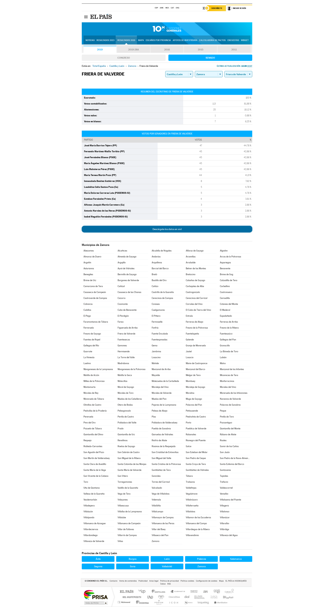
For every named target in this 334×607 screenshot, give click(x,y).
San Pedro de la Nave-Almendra (235, 458)
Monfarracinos (227, 381)
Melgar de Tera (193, 375)
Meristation (220, 602)
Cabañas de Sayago (195, 280)
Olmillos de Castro (92, 405)
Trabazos (190, 482)
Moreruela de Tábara (94, 399)
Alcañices (122, 250)
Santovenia (225, 470)
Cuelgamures (158, 310)
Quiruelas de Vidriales (162, 434)
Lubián (223, 357)
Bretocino (190, 274)
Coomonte (123, 304)
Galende (190, 339)
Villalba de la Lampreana (130, 511)
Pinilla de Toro (227, 416)
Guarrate (88, 351)
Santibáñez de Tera (161, 470)
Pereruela (88, 416)
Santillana (159, 592)
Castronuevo (226, 292)
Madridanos (123, 363)
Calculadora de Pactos (212, 40)
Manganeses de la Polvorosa (131, 369)
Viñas (120, 541)
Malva (223, 363)
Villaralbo (224, 523)
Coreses (156, 304)
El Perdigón (123, 316)
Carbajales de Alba (195, 286)
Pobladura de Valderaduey (164, 422)
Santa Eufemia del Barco (232, 464)
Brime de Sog (226, 274)
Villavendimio (192, 535)
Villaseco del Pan (160, 535)
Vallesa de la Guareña (94, 493)
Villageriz (224, 505)
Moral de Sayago (126, 387)
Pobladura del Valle (127, 422)
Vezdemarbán (90, 499)
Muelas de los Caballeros (130, 399)
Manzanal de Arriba (161, 369)
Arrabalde (191, 262)
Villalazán (88, 511)
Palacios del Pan (194, 405)
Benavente (225, 268)
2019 (100, 49)
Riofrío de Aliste (159, 440)
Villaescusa (123, 505)
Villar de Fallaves (126, 529)
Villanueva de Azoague (95, 523)
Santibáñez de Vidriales (197, 470)
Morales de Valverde (162, 393)
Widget (245, 40)
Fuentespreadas (159, 339)
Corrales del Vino (194, 304)
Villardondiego (91, 535)
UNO (150, 597)
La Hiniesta (89, 357)
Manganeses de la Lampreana (98, 369)
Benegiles (88, 274)
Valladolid (167, 566)
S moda (188, 602)
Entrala (189, 316)
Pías (154, 416)
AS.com (204, 592)
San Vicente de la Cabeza (96, 476)
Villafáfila (156, 505)
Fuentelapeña (192, 333)
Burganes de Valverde (128, 280)
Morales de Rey (91, 393)
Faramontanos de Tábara (96, 322)
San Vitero (123, 476)
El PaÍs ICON (174, 602)
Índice (163, 584)
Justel (189, 351)
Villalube (122, 517)
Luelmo (87, 363)
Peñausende (192, 410)
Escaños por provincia (158, 40)
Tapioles (224, 476)
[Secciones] (86, 17)
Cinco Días (174, 597)
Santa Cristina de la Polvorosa (166, 464)
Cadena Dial (187, 597)
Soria (132, 566)
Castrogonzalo (193, 292)
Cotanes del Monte (229, 304)
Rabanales (191, 434)
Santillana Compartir (178, 592)
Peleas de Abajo (159, 410)
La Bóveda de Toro (229, 351)
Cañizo (155, 286)
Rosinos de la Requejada (164, 446)
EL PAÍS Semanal (199, 597)
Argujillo (122, 262)
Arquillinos (157, 262)
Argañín (87, 262)
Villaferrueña (192, 505)
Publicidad (143, 581)
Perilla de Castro (126, 416)
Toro (86, 482)
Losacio (189, 357)
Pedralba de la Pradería (95, 410)
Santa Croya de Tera (196, 464)
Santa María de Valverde (129, 470)
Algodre (224, 250)
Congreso (123, 57)
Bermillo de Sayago (127, 274)
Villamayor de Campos (163, 517)
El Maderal (225, 310)
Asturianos (89, 268)
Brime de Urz (90, 280)
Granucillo (225, 345)
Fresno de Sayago (92, 333)
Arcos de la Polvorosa (230, 256)
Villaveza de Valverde (94, 541)
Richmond (124, 602)
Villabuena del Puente (230, 499)
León (167, 558)
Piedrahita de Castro (196, 416)
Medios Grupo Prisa (95, 603)
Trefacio (224, 482)
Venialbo (224, 493)
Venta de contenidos (128, 581)
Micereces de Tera (229, 375)
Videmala (156, 499)
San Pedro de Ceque (196, 458)
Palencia (201, 558)
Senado (210, 57)
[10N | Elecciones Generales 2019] (167, 29)
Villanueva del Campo (196, 523)
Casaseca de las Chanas (129, 292)
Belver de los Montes (196, 268)
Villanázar (225, 517)
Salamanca (236, 558)
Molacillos (122, 381)
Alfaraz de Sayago (195, 250)
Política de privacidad (169, 581)
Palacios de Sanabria (230, 405)
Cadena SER (193, 592)
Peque (223, 410)
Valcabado (157, 488)
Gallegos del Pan (228, 339)
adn (215, 592)
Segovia (98, 566)
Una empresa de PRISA (95, 595)
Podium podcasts (159, 602)
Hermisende (124, 351)
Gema (154, 345)
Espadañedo (226, 316)
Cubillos (87, 310)
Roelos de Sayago (126, 446)
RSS (169, 584)
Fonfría (155, 327)
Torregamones (125, 482)
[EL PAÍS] (101, 17)
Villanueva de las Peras (163, 523)
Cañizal (121, 286)
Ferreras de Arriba (229, 322)
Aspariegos (225, 262)
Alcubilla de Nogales (162, 250)
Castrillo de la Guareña (163, 292)
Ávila (98, 558)
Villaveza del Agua (229, 535)
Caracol (228, 592)
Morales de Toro (125, 393)
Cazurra (121, 298)
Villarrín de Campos (127, 535)
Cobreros (88, 304)
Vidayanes (123, 499)
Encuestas (233, 40)
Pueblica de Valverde (196, 428)
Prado (121, 428)
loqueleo (203, 602)
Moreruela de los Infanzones (233, 393)
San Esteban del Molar (197, 452)
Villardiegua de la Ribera (198, 529)
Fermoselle (157, 322)
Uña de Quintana (92, 488)
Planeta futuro (212, 597)
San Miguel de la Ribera (129, 458)
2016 (167, 49)
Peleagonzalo (124, 410)
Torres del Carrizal (161, 482)
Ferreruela (89, 327)
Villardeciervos (91, 529)
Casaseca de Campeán (95, 292)
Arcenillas (191, 256)
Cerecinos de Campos (162, 298)
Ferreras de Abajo (194, 322)
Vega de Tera (124, 493)
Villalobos (190, 511)
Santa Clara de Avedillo (95, 464)
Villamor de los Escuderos (198, 517)
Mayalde (156, 375)
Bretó (154, 274)
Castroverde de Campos (95, 298)
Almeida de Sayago (127, 256)
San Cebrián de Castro (129, 452)
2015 (200, 49)
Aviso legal (153, 581)
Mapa (141, 40)
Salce (188, 446)
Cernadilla (225, 298)
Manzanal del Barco (195, 369)
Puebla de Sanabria (161, 428)
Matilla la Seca (125, 375)
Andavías (156, 256)
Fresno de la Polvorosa (197, 327)
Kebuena (225, 597)
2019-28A (133, 49)
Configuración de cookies (206, 581)
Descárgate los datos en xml (167, 229)
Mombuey (190, 381)
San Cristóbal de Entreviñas (165, 452)
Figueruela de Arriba (128, 327)
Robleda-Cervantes (93, 446)
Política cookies (187, 581)
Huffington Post (131, 597)
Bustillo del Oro (159, 280)
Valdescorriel (226, 488)
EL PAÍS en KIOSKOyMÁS (235, 581)
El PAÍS (126, 592)
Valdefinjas (191, 488)
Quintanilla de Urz (126, 434)
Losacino (156, 357)
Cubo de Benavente (127, 310)
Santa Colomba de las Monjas (132, 464)
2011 (234, 49)
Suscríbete (216, 8)
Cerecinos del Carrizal (196, 298)
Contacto (113, 581)
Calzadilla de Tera (228, 280)
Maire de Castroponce (196, 363)
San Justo (225, 452)
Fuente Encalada (160, 333)
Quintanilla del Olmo (93, 434)
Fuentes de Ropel (92, 339)
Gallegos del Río (91, 345)
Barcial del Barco (160, 268)
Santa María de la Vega (95, 470)
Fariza (121, 322)
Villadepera (89, 505)
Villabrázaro (192, 499)
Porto (188, 422)
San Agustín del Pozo (94, 452)
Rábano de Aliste (228, 434)
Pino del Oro (90, 422)
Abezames (89, 250)
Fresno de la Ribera (229, 327)
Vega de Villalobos (160, 493)
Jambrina (156, 351)
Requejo (88, 440)
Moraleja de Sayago (195, 387)
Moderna (141, 602)
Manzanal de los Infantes (232, 369)
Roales (223, 440)
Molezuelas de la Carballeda (165, 381)
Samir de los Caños (229, 446)
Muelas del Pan (159, 399)
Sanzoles (156, 476)
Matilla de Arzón (91, 375)
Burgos (132, 558)
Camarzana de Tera (93, 286)
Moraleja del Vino (160, 387)
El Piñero (156, 316)
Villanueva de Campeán (129, 523)
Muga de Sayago (194, 399)
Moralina (190, 393)
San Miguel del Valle (161, 458)
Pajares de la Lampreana (164, 405)
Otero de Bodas (125, 405)
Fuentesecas (124, 339)
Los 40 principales (143, 592)
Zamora (155, 541)
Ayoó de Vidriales (126, 268)
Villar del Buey (159, 529)
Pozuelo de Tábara (93, 428)
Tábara (189, 476)
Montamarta (90, 387)
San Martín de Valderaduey (97, 458)
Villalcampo (157, 511)
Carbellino (225, 286)
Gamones (122, 345)
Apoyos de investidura (185, 40)
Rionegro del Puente (196, 440)
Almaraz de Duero (92, 256)
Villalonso (224, 511)
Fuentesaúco (226, 333)
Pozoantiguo (226, 422)
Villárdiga (224, 529)
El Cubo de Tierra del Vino (198, 310)
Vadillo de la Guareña (128, 488)
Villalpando (89, 517)
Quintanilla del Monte (230, 428)
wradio (160, 597)
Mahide (155, 363)
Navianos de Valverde (230, 399)
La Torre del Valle (126, 357)
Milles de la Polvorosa (94, 381)
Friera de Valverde (126, 333)
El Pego (87, 316)
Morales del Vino (228, 387)
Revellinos (123, 440)
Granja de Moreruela (196, 345)
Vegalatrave (191, 493)
